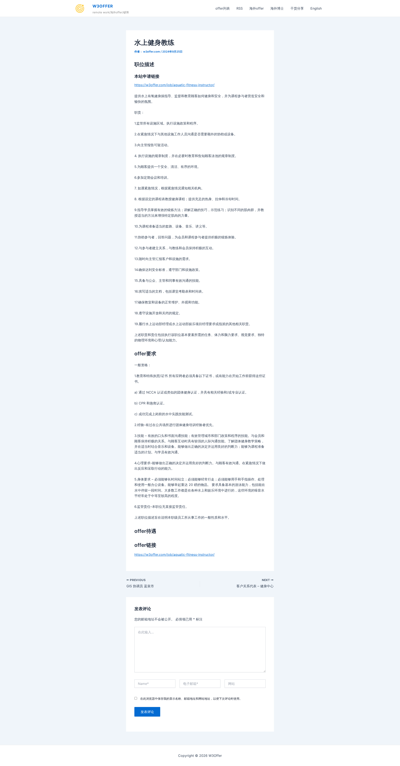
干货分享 (297, 8)
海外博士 (277, 8)
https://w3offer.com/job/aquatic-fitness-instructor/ (174, 85)
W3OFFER (102, 6)
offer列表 (222, 8)
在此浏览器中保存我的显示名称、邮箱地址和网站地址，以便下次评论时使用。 (191, 698)
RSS (239, 8)
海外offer (256, 8)
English (316, 8)
